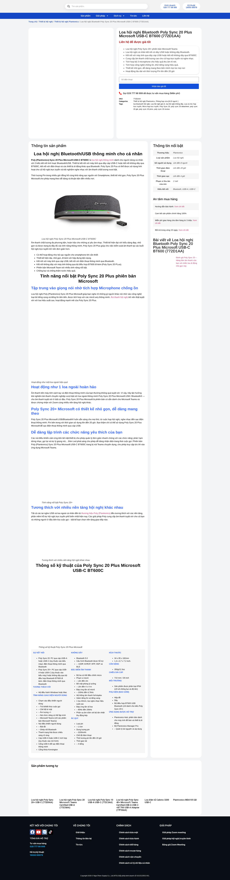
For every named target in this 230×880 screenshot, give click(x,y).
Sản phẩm (86, 16)
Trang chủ (32, 22)
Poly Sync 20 (165, 106)
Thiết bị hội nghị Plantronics (66, 22)
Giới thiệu (80, 832)
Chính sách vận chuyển (130, 857)
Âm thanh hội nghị (119, 297)
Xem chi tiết (179, 206)
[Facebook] (32, 832)
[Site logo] (43, 6)
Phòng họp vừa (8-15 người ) (167, 101)
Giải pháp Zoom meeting (174, 832)
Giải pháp (100, 16)
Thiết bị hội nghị (46, 22)
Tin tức (133, 16)
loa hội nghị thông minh (103, 160)
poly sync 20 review (162, 109)
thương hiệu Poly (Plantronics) (95, 513)
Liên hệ (145, 16)
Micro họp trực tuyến (150, 106)
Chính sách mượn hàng (130, 850)
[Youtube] (38, 832)
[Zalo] (44, 832)
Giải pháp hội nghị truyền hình (176, 838)
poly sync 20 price (146, 109)
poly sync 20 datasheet (180, 106)
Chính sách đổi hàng (128, 844)
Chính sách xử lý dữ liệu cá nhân (134, 863)
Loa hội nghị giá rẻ (158, 104)
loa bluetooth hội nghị (141, 104)
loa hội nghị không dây (174, 104)
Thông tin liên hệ (84, 838)
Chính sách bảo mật (128, 832)
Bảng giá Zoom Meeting (173, 844)
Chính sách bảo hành (129, 838)
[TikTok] (50, 832)
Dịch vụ (117, 16)
